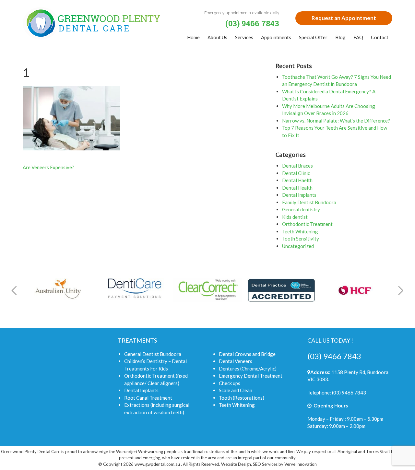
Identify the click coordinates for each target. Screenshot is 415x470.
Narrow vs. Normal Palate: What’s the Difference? (336, 120)
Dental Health (297, 188)
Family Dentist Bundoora (309, 202)
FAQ (358, 37)
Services (244, 37)
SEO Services (265, 464)
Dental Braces (297, 166)
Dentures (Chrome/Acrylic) (248, 368)
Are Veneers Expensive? (48, 167)
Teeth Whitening (300, 231)
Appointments (276, 37)
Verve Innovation (300, 464)
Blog (340, 37)
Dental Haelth (297, 180)
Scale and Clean (235, 390)
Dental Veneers (235, 361)
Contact (379, 37)
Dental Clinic (296, 173)
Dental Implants (299, 195)
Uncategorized (298, 246)
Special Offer (313, 37)
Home (193, 37)
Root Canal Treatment (148, 398)
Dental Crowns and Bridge (247, 354)
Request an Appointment (344, 18)
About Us (217, 37)
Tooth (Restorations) (241, 398)
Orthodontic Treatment (307, 224)
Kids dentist (295, 217)
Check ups (229, 383)
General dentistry (301, 209)
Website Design (236, 464)
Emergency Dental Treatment (250, 376)
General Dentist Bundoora (152, 354)
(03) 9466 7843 (334, 356)
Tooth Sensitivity (300, 238)
